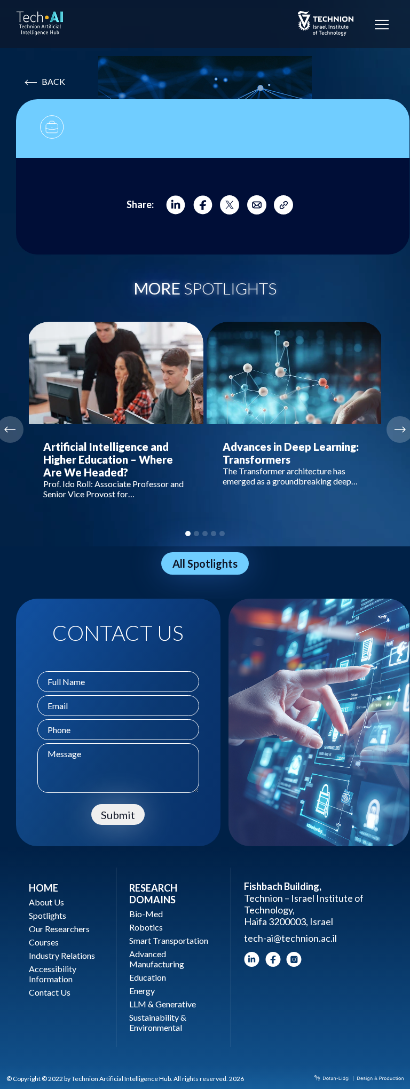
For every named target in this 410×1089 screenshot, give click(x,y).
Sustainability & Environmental (157, 1022)
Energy (142, 990)
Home (43, 888)
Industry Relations (62, 955)
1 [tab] (188, 533)
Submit (118, 814)
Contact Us (49, 992)
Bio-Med (146, 914)
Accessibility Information (52, 974)
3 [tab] (205, 533)
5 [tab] (222, 533)
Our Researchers (59, 929)
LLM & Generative (162, 1004)
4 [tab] (213, 533)
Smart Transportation (168, 940)
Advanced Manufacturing (156, 959)
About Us (46, 902)
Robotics (146, 927)
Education (147, 977)
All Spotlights (205, 563)
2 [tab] (196, 533)
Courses (44, 942)
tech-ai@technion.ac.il (290, 938)
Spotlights (47, 915)
